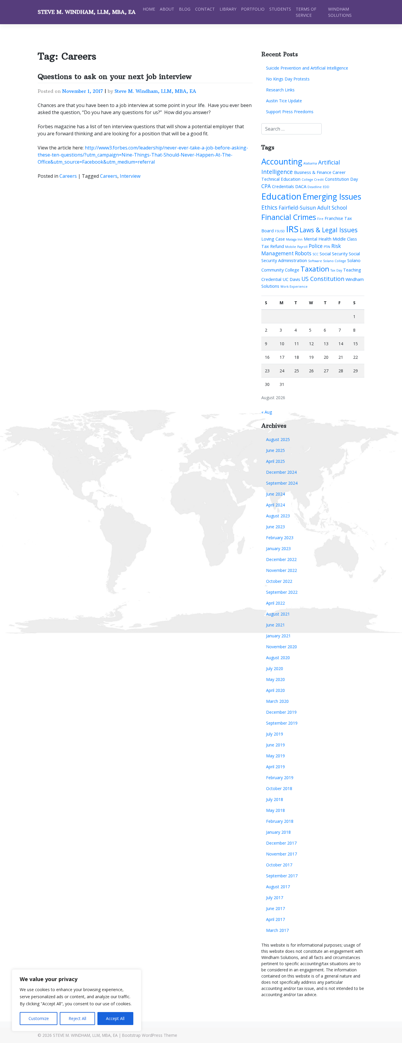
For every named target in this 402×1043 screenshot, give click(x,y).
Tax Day (336, 270)
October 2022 (279, 581)
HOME (149, 9)
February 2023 (279, 537)
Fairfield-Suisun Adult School (313, 207)
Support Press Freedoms (289, 111)
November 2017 (281, 854)
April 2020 (275, 690)
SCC (315, 254)
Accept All (115, 1018)
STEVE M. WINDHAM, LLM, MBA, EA (87, 12)
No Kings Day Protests (288, 79)
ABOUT (167, 9)
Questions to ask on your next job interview (115, 76)
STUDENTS (280, 9)
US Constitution (322, 279)
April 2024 (275, 505)
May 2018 (275, 810)
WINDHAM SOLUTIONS (340, 12)
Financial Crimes (288, 217)
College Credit (313, 179)
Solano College (334, 261)
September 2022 (282, 592)
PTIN (327, 247)
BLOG (184, 9)
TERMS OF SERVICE (306, 12)
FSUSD (280, 231)
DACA (300, 186)
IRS (292, 229)
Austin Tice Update (284, 100)
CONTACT (205, 9)
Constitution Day (341, 179)
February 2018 (279, 821)
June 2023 (275, 526)
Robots (303, 253)
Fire (320, 219)
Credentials (283, 186)
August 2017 (278, 886)
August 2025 (278, 439)
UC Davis (291, 279)
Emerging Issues (332, 196)
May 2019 (275, 756)
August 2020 (278, 657)
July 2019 (274, 734)
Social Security (334, 253)
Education (281, 196)
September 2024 (282, 483)
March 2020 (277, 701)
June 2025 (275, 450)
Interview (130, 176)
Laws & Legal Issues (329, 230)
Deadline (315, 187)
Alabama (310, 163)
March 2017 (277, 930)
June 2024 (275, 494)
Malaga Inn (294, 239)
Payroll (302, 247)
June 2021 (275, 625)
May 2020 (275, 679)
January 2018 (278, 832)
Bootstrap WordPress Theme (149, 1035)
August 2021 (278, 614)
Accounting (281, 161)
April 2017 (275, 919)
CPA (266, 186)
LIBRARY (228, 9)
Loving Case (273, 239)
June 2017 (275, 908)
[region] (76, 1000)
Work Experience (294, 286)
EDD (326, 187)
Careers (68, 176)
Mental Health (317, 239)
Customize (39, 1018)
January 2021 (278, 636)
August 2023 (278, 516)
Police (316, 246)
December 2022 (281, 559)
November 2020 (281, 646)
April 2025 (275, 461)
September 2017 (282, 876)
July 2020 (274, 668)
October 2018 (279, 788)
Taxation (314, 269)
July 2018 (274, 799)
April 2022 (275, 603)
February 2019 (279, 777)
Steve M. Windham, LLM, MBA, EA (155, 91)
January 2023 (278, 548)
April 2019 (275, 766)
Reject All (77, 1018)
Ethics (269, 207)
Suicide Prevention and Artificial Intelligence (307, 68)
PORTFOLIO (253, 9)
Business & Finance (312, 172)
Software (315, 261)
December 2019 (281, 712)
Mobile (290, 247)
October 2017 (279, 865)
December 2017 (281, 843)
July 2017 (274, 897)
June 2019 (275, 745)
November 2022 (281, 570)
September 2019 (282, 723)
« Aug (266, 412)
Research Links (280, 90)
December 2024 (281, 472)
